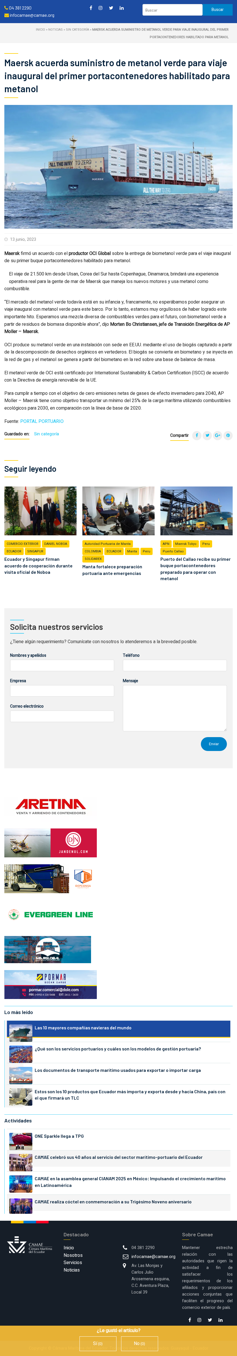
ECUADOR (14, 551)
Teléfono (131, 655)
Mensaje (130, 681)
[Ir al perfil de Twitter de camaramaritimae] (111, 7)
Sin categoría (77, 29)
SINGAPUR (35, 551)
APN (166, 543)
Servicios (73, 1262)
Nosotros (73, 1255)
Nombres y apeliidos (28, 655)
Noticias (55, 29)
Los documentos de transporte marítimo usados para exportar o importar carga (118, 1070)
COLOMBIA (93, 551)
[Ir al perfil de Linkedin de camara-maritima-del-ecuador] (122, 7)
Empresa (18, 681)
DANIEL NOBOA (55, 543)
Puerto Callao (173, 551)
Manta (132, 551)
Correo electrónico (27, 706)
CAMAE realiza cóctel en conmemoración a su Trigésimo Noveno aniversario (113, 1201)
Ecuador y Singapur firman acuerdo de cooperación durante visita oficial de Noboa (38, 565)
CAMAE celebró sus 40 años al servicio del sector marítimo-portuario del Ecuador (119, 1157)
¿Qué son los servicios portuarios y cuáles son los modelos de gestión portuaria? (118, 1048)
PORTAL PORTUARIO (42, 421)
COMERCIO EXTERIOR (22, 543)
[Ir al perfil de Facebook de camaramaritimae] (91, 7)
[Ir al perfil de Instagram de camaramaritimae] (101, 7)
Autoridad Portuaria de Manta (108, 543)
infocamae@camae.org (153, 1257)
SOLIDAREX (93, 558)
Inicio (40, 29)
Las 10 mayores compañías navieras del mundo (83, 1027)
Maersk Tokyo (186, 543)
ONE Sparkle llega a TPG (59, 1136)
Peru (146, 551)
